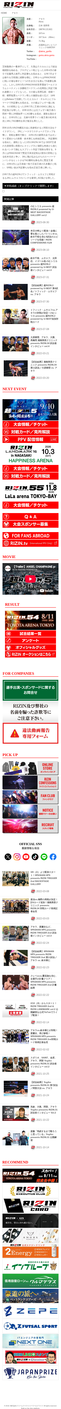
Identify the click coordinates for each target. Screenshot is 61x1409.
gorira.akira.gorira (46, 55)
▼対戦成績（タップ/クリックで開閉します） (29, 186)
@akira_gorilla (45, 51)
